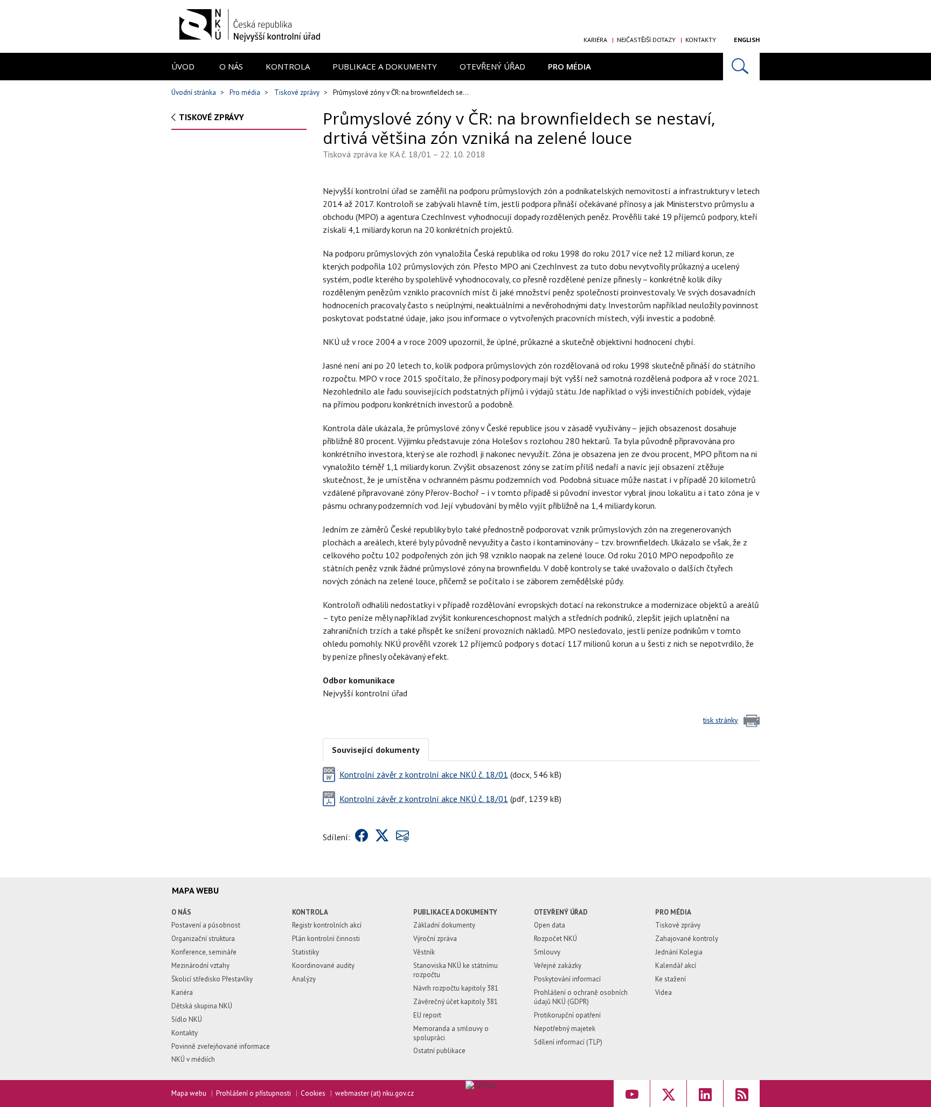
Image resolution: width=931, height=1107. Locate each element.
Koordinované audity (323, 965)
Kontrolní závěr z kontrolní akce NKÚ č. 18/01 (423, 774)
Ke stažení (670, 979)
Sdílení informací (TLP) (568, 1042)
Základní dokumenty (444, 925)
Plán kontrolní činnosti (326, 938)
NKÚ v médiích (193, 1059)
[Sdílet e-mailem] (402, 837)
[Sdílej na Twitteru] (382, 837)
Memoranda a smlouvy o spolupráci (451, 1033)
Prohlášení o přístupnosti (253, 1093)
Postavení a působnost (205, 925)
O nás (231, 66)
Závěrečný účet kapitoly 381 (455, 1001)
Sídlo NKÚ (186, 1019)
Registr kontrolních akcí (327, 925)
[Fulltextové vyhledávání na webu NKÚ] (741, 66)
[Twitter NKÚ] (668, 1093)
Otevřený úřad (492, 66)
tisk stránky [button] (720, 720)
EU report (427, 1015)
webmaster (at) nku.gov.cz (374, 1093)
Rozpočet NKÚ (555, 938)
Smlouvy (547, 952)
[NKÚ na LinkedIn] (705, 1093)
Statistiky (305, 952)
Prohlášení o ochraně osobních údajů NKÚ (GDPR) (581, 997)
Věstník (424, 952)
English (747, 40)
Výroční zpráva (435, 938)
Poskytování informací (567, 979)
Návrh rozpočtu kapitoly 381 (455, 988)
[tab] (376, 749)
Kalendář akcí (675, 965)
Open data (549, 925)
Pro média (569, 66)
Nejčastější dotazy (646, 40)
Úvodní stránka (193, 92)
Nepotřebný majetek (564, 1028)
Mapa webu (188, 1093)
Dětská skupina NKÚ (201, 1006)
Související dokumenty (376, 749)
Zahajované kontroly (686, 938)
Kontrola (288, 66)
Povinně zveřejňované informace (220, 1046)
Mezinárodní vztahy (200, 965)
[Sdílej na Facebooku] (361, 837)
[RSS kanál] (742, 1093)
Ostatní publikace (439, 1050)
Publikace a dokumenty (384, 66)
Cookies (313, 1093)
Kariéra (595, 40)
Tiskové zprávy (296, 92)
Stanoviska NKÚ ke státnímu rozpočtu (455, 970)
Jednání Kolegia (679, 952)
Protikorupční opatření (567, 1015)
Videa (663, 992)
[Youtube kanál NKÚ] (632, 1093)
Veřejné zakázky (557, 965)
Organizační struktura (203, 938)
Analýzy (304, 979)
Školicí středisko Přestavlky (212, 979)
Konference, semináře (204, 952)
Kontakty (700, 40)
